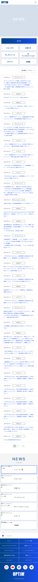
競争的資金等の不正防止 (9, 555)
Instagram (6, 567)
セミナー (9, 540)
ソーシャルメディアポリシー (28, 550)
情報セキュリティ (29, 545)
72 (23, 446)
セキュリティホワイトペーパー (9, 545)
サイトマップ (28, 560)
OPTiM (5, 2)
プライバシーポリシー (9, 550)
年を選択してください (27, 70)
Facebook (19, 567)
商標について (28, 555)
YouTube (13, 567)
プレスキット (9, 560)
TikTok (31, 567)
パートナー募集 (28, 540)
